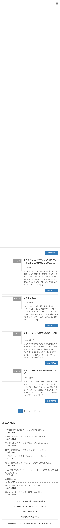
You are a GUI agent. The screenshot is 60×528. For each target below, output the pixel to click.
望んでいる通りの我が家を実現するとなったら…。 (27, 443)
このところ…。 (30, 298)
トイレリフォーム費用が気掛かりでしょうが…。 (26, 456)
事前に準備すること (30, 512)
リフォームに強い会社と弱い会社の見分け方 (30, 506)
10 (35, 411)
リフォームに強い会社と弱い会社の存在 (30, 501)
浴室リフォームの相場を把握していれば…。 (24, 485)
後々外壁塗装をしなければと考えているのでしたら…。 (29, 463)
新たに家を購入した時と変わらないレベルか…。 (26, 449)
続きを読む (51, 253)
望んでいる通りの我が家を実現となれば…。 (24, 492)
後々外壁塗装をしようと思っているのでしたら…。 (27, 436)
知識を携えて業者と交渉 (30, 517)
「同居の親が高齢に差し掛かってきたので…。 (25, 430)
